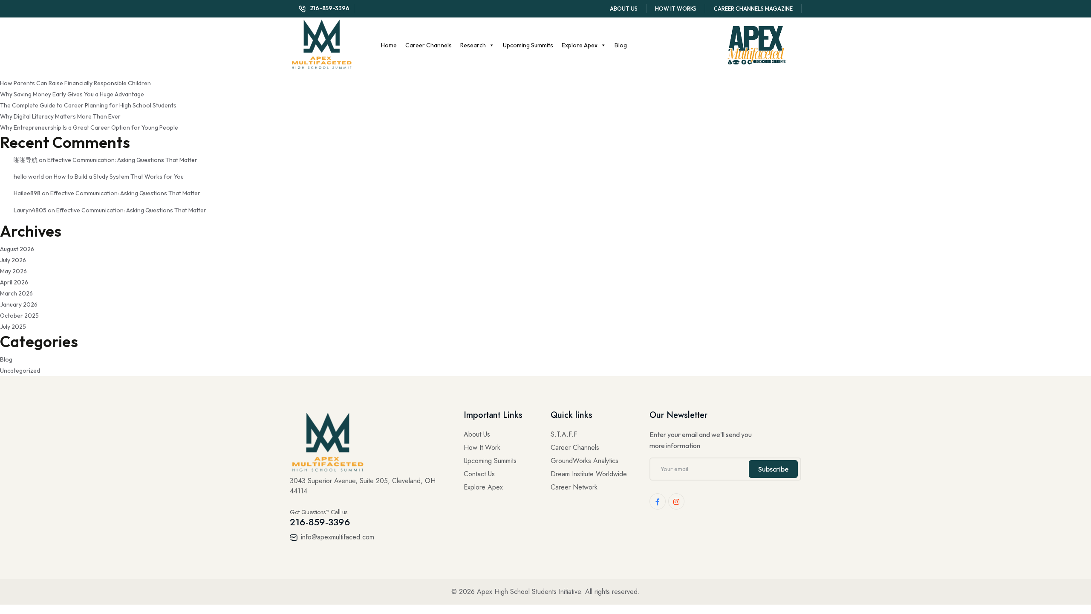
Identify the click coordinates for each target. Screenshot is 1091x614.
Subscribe (773, 469)
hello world (29, 176)
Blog (621, 45)
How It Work (482, 447)
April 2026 (14, 282)
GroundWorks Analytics (584, 461)
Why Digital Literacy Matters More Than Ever (60, 116)
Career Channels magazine (753, 8)
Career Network (574, 487)
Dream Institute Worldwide (589, 474)
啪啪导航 (26, 160)
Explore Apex (579, 45)
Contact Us (479, 474)
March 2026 (16, 293)
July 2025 (13, 326)
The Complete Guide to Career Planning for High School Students (88, 105)
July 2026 (13, 260)
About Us (624, 8)
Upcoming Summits (528, 45)
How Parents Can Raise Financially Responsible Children (75, 83)
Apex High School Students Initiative (529, 592)
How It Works (675, 8)
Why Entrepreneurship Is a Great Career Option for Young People (89, 127)
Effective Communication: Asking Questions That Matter (122, 160)
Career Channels (428, 45)
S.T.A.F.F (564, 434)
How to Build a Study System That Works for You (119, 176)
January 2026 (19, 304)
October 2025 (19, 315)
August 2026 (17, 249)
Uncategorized (20, 370)
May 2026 (13, 271)
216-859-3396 (329, 8)
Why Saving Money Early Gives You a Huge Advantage (72, 94)
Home (389, 45)
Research (473, 45)
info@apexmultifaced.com (336, 537)
